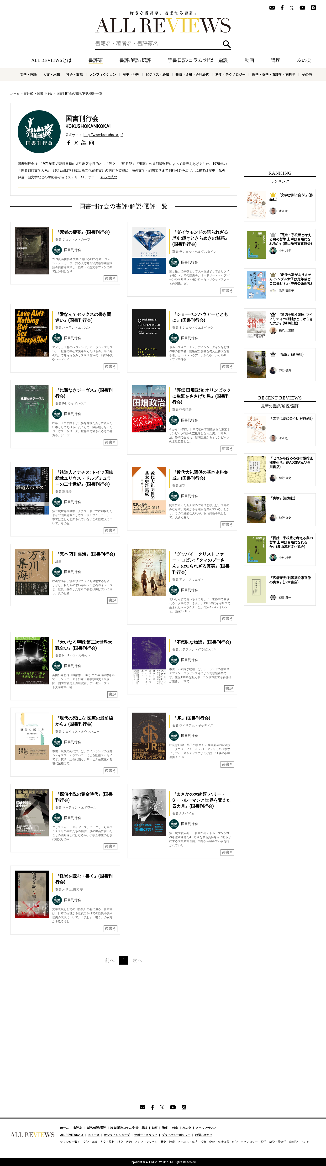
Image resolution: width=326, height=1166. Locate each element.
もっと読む (108, 177)
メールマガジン (206, 1127)
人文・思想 (51, 74)
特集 (175, 1127)
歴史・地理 (131, 74)
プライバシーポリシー (176, 1135)
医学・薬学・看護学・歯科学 (273, 74)
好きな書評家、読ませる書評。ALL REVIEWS (163, 22)
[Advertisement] (77, 1019)
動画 (249, 60)
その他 (307, 74)
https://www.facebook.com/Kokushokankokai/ (68, 143)
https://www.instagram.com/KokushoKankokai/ (91, 143)
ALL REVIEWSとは (51, 60)
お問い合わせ (203, 1135)
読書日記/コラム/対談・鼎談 (198, 60)
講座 (275, 60)
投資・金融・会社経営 (192, 74)
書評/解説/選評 (135, 60)
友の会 (304, 60)
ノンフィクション (102, 74)
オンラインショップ (117, 1135)
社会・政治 (74, 74)
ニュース (94, 1135)
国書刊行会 (45, 93)
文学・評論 (28, 74)
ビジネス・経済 (157, 74)
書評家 (96, 60)
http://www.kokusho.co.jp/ (103, 135)
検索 (227, 44)
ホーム (15, 93)
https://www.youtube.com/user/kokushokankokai (84, 143)
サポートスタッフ (145, 1135)
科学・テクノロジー (231, 74)
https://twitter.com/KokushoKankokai (76, 143)
